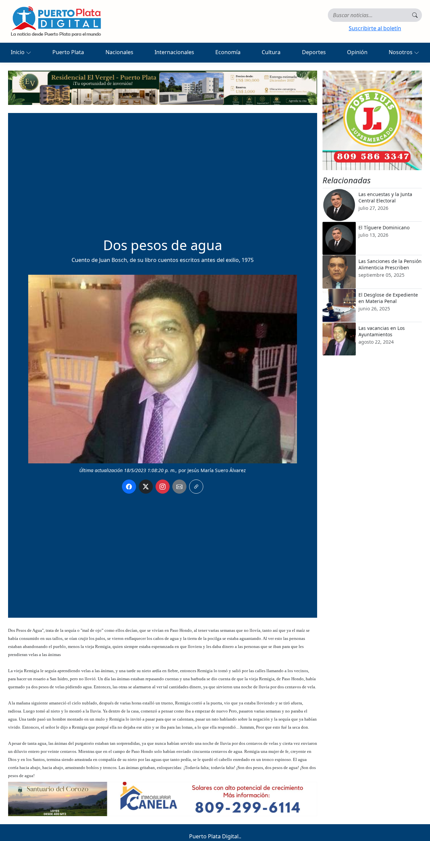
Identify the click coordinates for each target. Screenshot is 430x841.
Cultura (271, 52)
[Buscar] (415, 15)
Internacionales (174, 52)
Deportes (314, 52)
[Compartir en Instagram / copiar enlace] (163, 487)
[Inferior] (162, 798)
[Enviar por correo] (179, 487)
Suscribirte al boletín (375, 28)
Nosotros (401, 52)
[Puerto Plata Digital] (55, 21)
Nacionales (119, 52)
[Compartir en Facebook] (129, 487)
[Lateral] (372, 120)
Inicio (18, 52)
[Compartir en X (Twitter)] (146, 487)
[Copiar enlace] (196, 487)
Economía (228, 52)
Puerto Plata (68, 52)
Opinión (357, 52)
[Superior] (162, 87)
